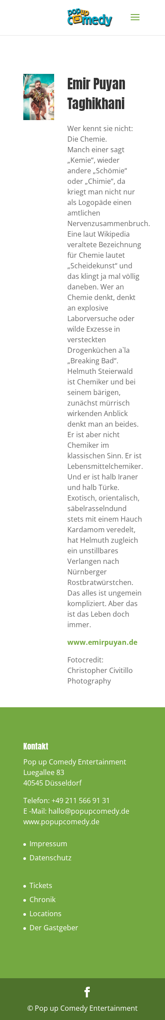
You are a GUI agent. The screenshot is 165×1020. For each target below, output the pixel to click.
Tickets (40, 885)
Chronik (42, 899)
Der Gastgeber (53, 927)
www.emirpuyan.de (102, 642)
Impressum (48, 843)
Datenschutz (50, 858)
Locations (45, 913)
